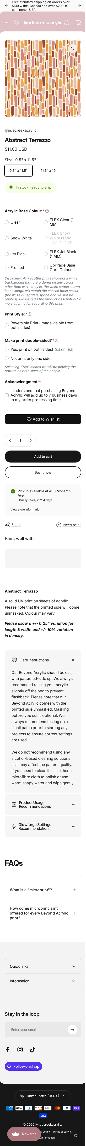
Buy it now (43, 472)
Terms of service (60, 1132)
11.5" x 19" (49, 170)
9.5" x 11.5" (18, 170)
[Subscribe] (69, 1030)
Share (16, 525)
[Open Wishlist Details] (16, 22)
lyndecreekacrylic (43, 22)
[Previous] (6, 6)
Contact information (41, 1138)
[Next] (79, 6)
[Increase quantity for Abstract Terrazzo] (31, 440)
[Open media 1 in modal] (72, 48)
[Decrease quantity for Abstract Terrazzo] (10, 440)
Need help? (72, 525)
